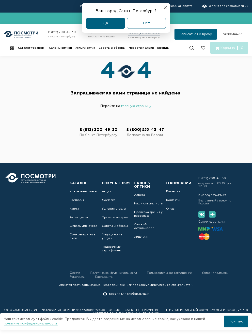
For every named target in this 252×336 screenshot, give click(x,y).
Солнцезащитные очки (82, 236)
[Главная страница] (21, 34)
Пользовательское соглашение (169, 273)
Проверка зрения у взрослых (148, 214)
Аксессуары (79, 217)
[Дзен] (212, 214)
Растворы (77, 200)
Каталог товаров (31, 47)
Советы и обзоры (112, 47)
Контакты (173, 200)
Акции (106, 191)
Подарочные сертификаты (111, 248)
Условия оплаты (114, 208)
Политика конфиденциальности (114, 273)
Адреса (139, 195)
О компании (178, 183)
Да (105, 23)
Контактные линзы (83, 191)
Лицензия (141, 236)
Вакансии (173, 191)
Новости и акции (141, 47)
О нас (170, 208)
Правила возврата (115, 217)
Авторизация (232, 33)
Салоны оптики (60, 47)
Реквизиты (78, 276)
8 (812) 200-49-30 (62, 32)
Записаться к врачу (195, 34)
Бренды (163, 47)
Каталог (78, 183)
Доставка (108, 200)
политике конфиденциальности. (31, 323)
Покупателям (116, 183)
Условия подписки (215, 273)
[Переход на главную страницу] (30, 178)
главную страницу (136, 106)
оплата (187, 6)
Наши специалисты (148, 203)
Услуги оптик (85, 47)
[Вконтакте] (201, 214)
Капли (74, 208)
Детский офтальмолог (144, 226)
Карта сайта (103, 276)
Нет (146, 23)
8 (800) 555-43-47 (145, 130)
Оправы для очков (83, 226)
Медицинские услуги (112, 236)
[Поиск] (191, 48)
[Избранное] (203, 48)
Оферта (75, 273)
